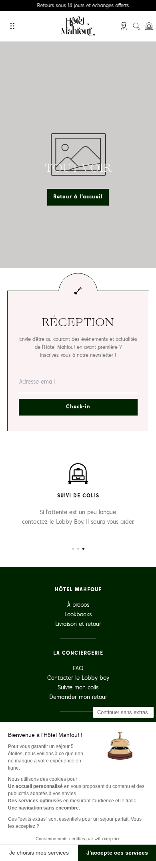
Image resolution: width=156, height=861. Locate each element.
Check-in (78, 407)
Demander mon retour (78, 696)
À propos (78, 604)
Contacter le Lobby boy (78, 677)
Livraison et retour (78, 623)
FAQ (78, 668)
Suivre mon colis (78, 687)
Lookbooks (78, 614)
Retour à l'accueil (78, 197)
